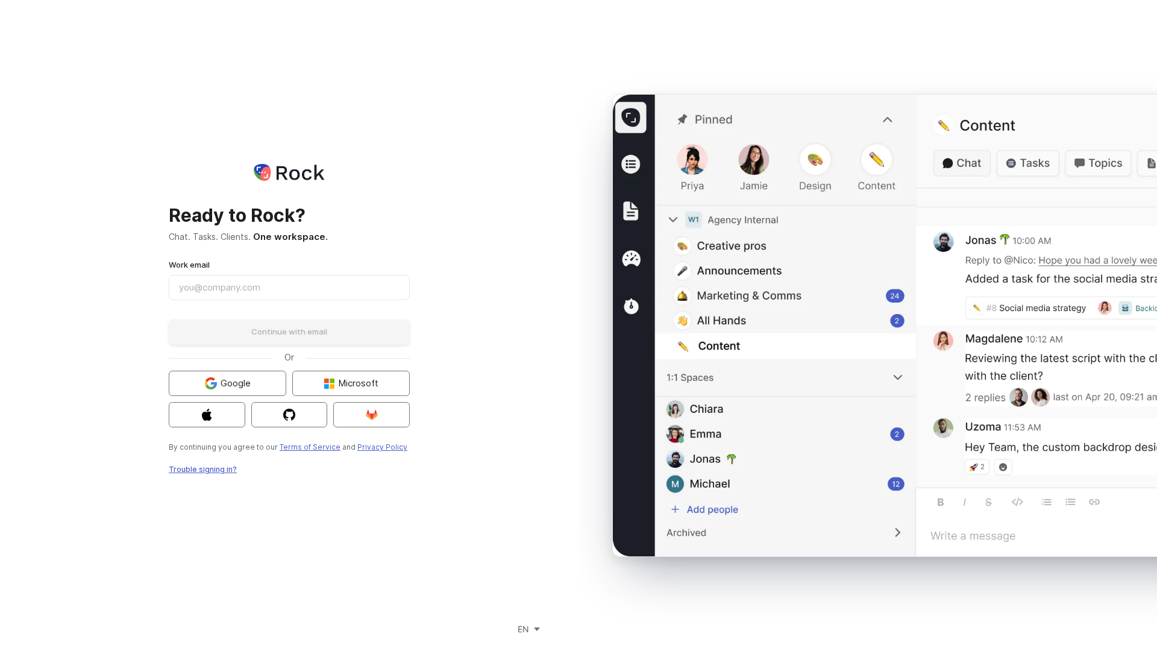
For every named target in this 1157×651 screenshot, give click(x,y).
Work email (189, 264)
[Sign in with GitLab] (371, 414)
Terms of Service (310, 446)
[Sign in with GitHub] (289, 414)
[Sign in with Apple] (207, 414)
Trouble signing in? (203, 469)
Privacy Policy (382, 446)
